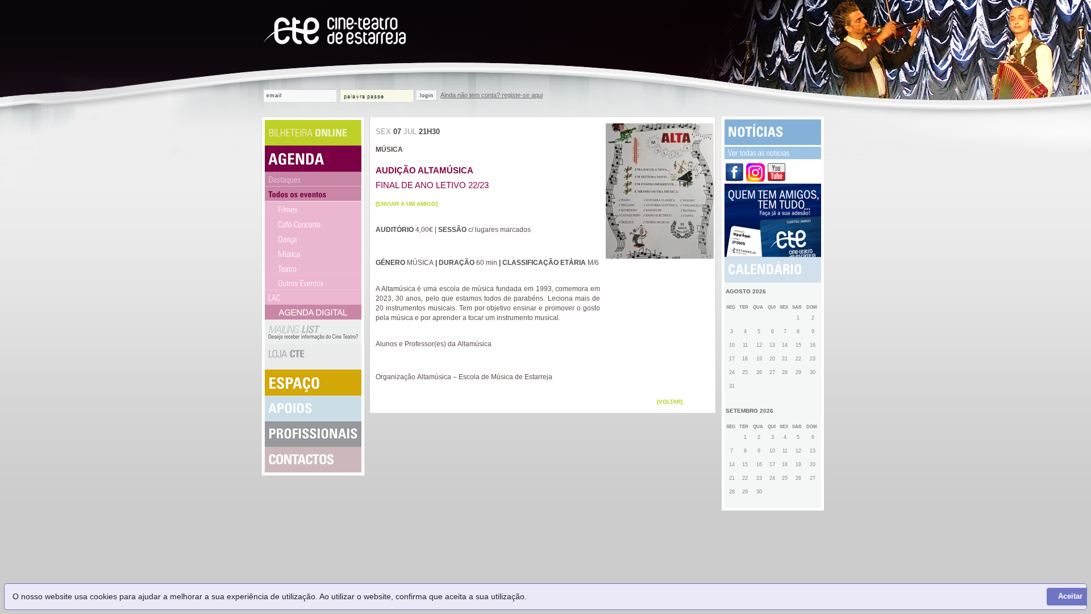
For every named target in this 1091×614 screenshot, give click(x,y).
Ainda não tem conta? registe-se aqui (491, 95)
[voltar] (669, 402)
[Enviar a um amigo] (407, 204)
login (427, 95)
